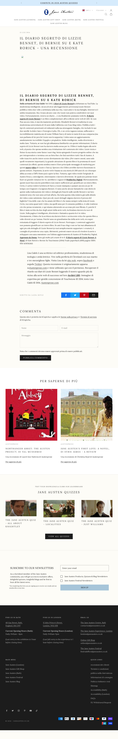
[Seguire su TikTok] (36, 710)
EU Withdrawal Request (101, 702)
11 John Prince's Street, (52, 622)
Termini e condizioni (100, 669)
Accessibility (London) (100, 694)
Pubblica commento (35, 358)
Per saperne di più (13, 462)
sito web (71, 260)
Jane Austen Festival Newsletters (78, 581)
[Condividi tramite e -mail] (93, 295)
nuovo (28, 167)
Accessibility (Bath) (99, 690)
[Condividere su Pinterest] (84, 295)
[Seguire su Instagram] (19, 710)
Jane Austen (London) (25, 20)
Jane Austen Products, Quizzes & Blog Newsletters (86, 576)
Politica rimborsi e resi (100, 681)
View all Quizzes (59, 536)
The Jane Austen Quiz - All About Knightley (21, 523)
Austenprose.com (38, 267)
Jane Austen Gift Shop (49, 20)
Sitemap (94, 686)
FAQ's (93, 698)
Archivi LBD (74, 275)
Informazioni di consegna (101, 677)
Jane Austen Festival (93, 20)
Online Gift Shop (88, 640)
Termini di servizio (89, 317)
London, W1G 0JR (50, 625)
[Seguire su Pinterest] (25, 710)
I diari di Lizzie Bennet (64, 103)
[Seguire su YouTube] (31, 710)
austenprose (12, 444)
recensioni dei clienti (100, 665)
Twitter (38, 264)
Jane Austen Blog (59, 23)
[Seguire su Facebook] (7, 710)
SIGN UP (84, 587)
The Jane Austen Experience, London (96, 631)
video (33, 167)
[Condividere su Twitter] (75, 295)
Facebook (87, 260)
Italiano (100, 10)
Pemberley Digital (74, 179)
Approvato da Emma (28, 237)
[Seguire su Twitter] (13, 710)
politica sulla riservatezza (101, 673)
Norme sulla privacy (69, 317)
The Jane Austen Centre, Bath (93, 622)
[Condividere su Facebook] (65, 295)
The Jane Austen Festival (91, 648)
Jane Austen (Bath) (71, 20)
